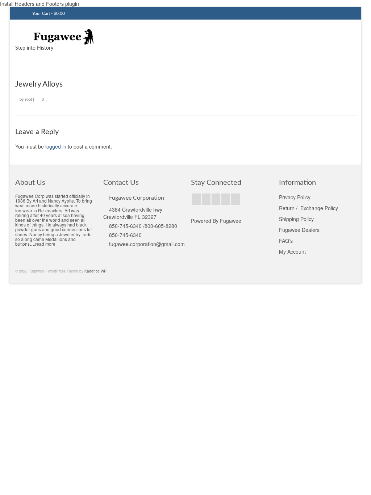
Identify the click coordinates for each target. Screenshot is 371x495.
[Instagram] (216, 199)
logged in (55, 146)
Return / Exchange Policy (308, 208)
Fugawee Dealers (300, 229)
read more (45, 244)
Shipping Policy (296, 218)
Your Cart (48, 13)
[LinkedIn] (235, 199)
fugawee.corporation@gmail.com (147, 244)
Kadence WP (95, 271)
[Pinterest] (225, 199)
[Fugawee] (68, 37)
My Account (292, 251)
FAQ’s (286, 240)
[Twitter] (206, 199)
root (28, 99)
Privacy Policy (294, 197)
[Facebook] (196, 199)
